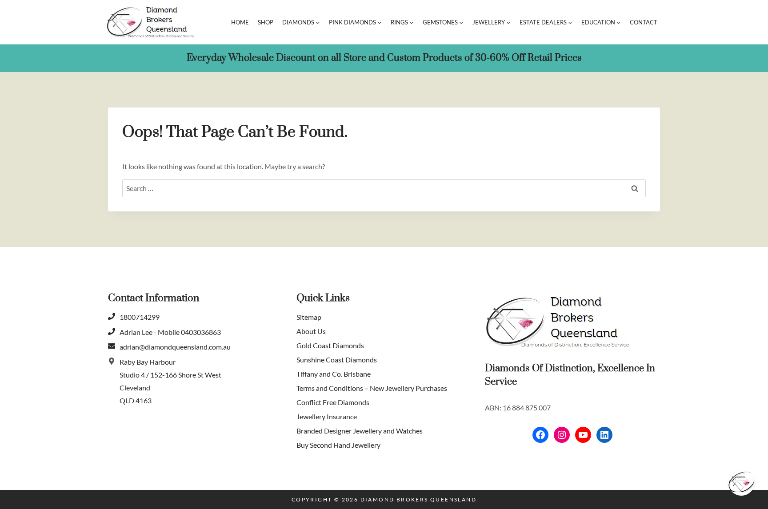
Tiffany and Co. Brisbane (333, 374)
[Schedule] (741, 482)
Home (240, 22)
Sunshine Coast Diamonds (336, 359)
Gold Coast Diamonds (330, 345)
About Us (311, 331)
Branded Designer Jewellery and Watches (359, 430)
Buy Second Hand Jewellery (338, 445)
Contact (643, 22)
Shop (265, 22)
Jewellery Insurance (326, 416)
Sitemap (308, 317)
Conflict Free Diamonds (332, 402)
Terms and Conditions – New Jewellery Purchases (371, 388)
